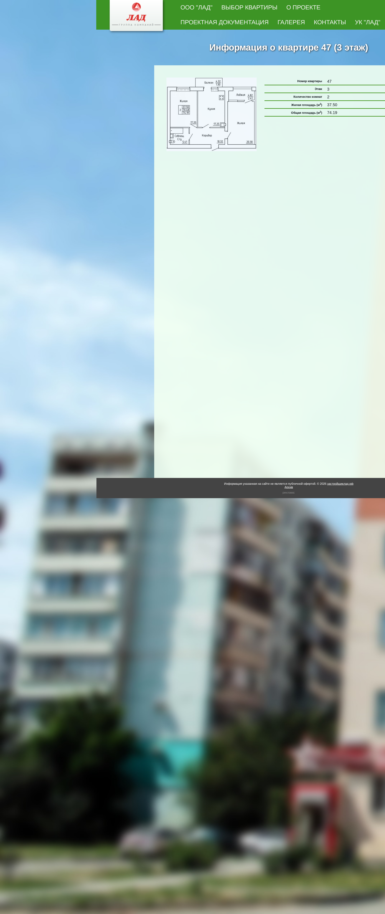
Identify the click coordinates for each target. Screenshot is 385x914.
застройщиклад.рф (340, 483)
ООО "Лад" (196, 7)
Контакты (330, 22)
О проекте (303, 7)
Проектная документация (224, 22)
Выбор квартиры (249, 7)
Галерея (291, 22)
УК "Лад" (367, 22)
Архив (289, 487)
